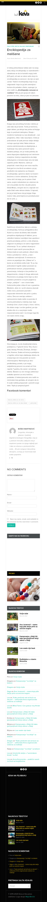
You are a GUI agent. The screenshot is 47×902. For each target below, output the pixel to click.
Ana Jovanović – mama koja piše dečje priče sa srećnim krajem (28, 627)
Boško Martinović (16, 58)
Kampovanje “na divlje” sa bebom (21, 682)
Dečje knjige (20, 46)
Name (9, 495)
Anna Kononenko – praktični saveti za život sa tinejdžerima (23, 760)
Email (9, 503)
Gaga (9, 691)
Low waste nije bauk (27, 648)
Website (10, 511)
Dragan (10, 741)
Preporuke (30, 46)
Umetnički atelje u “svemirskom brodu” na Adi (22, 754)
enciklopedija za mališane (17, 403)
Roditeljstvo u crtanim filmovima (28, 660)
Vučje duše (24, 614)
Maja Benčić (30, 897)
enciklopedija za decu (16, 400)
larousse (33, 403)
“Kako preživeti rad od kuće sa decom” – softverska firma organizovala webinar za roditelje (22, 700)
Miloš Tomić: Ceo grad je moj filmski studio (23, 707)
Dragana (10, 687)
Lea (8, 698)
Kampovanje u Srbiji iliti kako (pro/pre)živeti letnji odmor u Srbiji (29, 638)
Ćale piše (10, 46)
